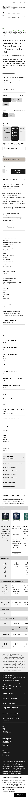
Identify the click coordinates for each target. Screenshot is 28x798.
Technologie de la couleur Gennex (12, 217)
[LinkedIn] (6, 689)
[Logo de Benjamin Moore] (14, 2)
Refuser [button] (8, 795)
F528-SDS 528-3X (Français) (10, 477)
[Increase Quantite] (9, 171)
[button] (21, 2)
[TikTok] (10, 689)
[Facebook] (3, 686)
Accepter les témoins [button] (20, 795)
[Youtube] (13, 686)
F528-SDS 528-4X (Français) (10, 470)
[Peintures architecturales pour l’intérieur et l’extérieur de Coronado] (9, 753)
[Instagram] (6, 686)
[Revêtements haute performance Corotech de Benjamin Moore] (9, 729)
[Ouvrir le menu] (3, 2)
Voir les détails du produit (9, 73)
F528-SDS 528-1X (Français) (9, 474)
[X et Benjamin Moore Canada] (20, 686)
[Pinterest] (16, 686)
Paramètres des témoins (9, 791)
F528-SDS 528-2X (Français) (10, 467)
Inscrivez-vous (6, 677)
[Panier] (24, 2)
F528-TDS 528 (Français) (9, 486)
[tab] (5, 32)
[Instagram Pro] (10, 686)
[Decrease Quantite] (4, 171)
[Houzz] (3, 689)
